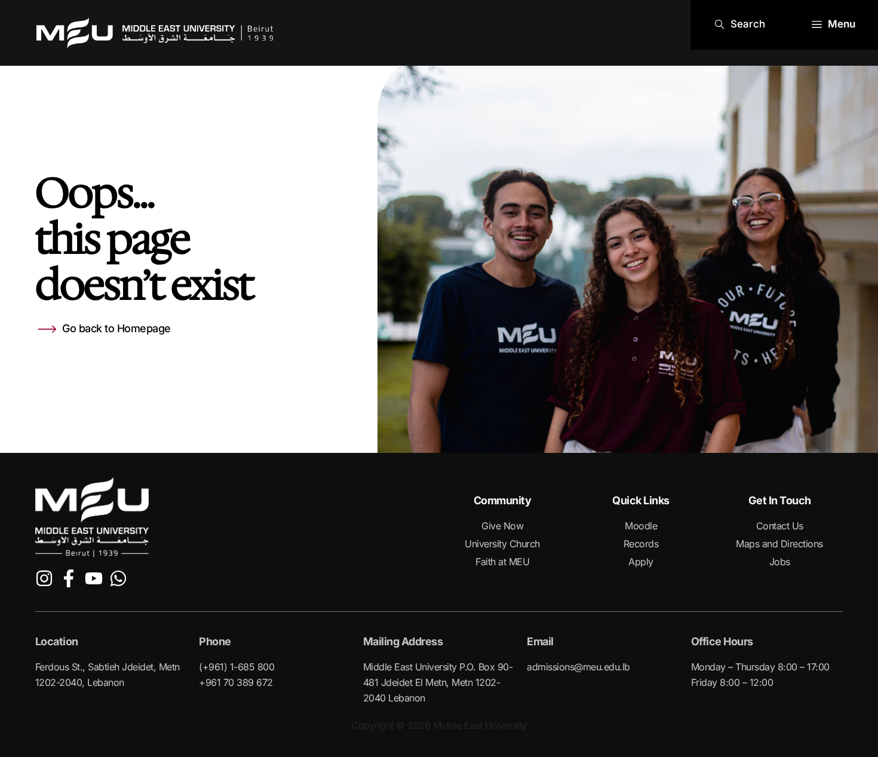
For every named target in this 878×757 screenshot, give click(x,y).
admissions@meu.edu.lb (578, 667)
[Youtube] (94, 578)
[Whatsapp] (118, 578)
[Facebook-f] (69, 578)
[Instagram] (44, 578)
